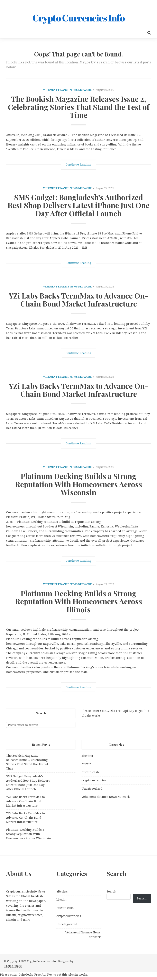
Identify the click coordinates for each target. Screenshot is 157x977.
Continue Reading (78, 164)
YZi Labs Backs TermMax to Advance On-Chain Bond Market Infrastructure (78, 300)
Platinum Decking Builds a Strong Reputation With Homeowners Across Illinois (78, 601)
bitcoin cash (90, 772)
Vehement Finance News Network (67, 90)
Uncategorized (92, 788)
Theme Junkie (13, 965)
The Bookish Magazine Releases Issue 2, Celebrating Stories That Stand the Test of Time (78, 107)
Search (111, 891)
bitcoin (87, 764)
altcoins (87, 755)
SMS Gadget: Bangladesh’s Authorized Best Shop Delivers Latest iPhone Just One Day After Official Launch (78, 205)
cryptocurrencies (94, 780)
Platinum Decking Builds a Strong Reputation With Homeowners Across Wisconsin (78, 484)
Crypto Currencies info (41, 961)
